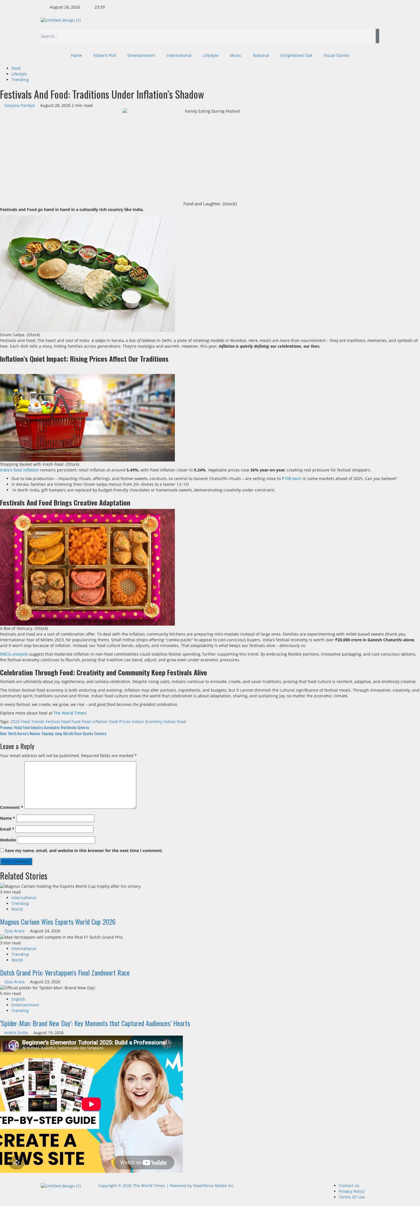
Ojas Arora (15, 931)
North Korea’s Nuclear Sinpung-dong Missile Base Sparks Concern (53, 733)
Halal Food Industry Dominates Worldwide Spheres (44, 727)
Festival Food (58, 721)
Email (7, 829)
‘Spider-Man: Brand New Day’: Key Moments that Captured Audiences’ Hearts (95, 1023)
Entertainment (141, 55)
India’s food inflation (19, 470)
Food (16, 68)
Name (7, 818)
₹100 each (291, 478)
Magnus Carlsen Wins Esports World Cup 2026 (58, 921)
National (261, 55)
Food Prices (120, 721)
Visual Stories (336, 55)
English (18, 999)
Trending (20, 79)
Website (8, 840)
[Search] (377, 36)
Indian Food (174, 721)
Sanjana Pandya (20, 105)
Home (76, 55)
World (17, 909)
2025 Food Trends (28, 721)
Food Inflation (95, 721)
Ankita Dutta (16, 1032)
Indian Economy (147, 721)
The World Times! (70, 713)
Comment (11, 807)
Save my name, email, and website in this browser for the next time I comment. (84, 850)
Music (235, 55)
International (179, 55)
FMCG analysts (14, 654)
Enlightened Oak (296, 55)
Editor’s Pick (104, 55)
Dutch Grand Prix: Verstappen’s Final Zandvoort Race (65, 972)
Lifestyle (211, 55)
